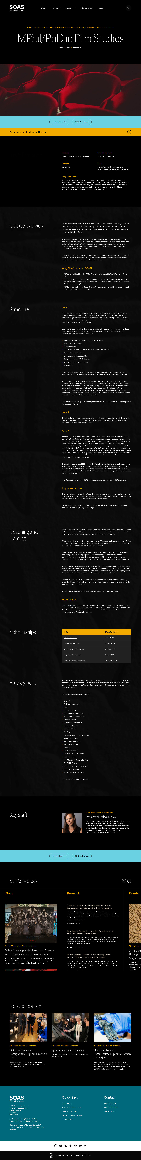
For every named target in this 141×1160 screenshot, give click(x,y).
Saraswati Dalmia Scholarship (74, 661)
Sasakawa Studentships (72, 643)
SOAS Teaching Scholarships (74, 649)
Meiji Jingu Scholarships (72, 655)
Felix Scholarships (70, 638)
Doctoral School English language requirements (84, 189)
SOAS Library (67, 605)
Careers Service (82, 779)
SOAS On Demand (82, 122)
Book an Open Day (59, 122)
